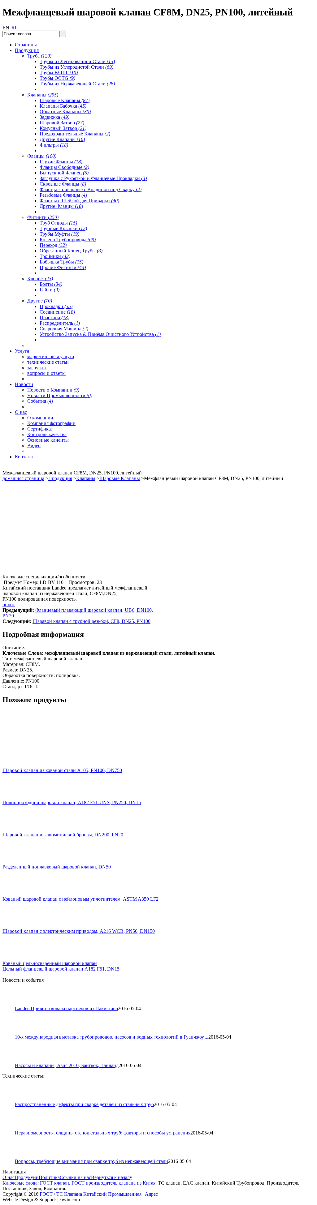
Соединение (57, 312)
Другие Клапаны (62, 139)
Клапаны (42, 94)
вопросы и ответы (46, 373)
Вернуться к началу (111, 1177)
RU (15, 27)
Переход (53, 245)
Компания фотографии (51, 423)
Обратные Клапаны (65, 111)
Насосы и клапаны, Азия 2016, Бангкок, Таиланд (67, 1065)
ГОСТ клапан (54, 1183)
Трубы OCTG (57, 78)
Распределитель (60, 323)
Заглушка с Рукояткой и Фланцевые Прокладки (93, 178)
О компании (40, 417)
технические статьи (48, 362)
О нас (8, 1177)
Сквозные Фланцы (63, 184)
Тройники (55, 256)
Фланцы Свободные (64, 167)
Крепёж (40, 278)
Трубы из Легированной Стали (77, 61)
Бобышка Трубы (61, 261)
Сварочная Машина (64, 328)
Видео (34, 445)
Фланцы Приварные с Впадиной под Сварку (90, 189)
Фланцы (41, 156)
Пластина (54, 317)
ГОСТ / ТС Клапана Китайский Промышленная (90, 1194)
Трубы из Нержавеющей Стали (77, 83)
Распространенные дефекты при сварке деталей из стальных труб (84, 1104)
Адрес (151, 1194)
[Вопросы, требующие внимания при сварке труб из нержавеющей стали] (11, 1157)
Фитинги (43, 217)
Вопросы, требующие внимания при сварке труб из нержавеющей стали (91, 1161)
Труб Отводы (58, 222)
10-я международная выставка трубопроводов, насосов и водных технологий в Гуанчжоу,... (111, 1037)
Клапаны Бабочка (63, 106)
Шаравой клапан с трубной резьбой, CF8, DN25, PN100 (91, 621)
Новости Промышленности (59, 395)
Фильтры (54, 145)
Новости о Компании (53, 389)
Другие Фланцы (61, 206)
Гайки (49, 289)
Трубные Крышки (63, 228)
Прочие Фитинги (63, 267)
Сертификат (40, 428)
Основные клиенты (48, 440)
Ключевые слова (19, 1183)
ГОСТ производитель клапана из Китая (113, 1183)
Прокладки (56, 306)
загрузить (37, 367)
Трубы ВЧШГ (59, 72)
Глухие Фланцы (61, 161)
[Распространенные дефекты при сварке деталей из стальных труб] (11, 1100)
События (40, 401)
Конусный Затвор (63, 128)
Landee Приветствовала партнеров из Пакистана (66, 1008)
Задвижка (54, 117)
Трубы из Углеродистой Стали (76, 67)
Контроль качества (47, 434)
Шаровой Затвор (62, 122)
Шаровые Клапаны (64, 100)
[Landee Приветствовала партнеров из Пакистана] (11, 1004)
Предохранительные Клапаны (75, 133)
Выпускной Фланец (64, 172)
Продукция (60, 478)
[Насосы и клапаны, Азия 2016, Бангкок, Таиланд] (11, 1061)
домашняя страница (23, 478)
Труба (39, 55)
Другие (39, 300)
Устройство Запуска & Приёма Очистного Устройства (100, 334)
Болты (51, 284)
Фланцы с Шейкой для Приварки (79, 200)
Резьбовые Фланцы (63, 195)
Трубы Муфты (59, 234)
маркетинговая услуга (50, 356)
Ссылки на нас (75, 1177)
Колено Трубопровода (68, 239)
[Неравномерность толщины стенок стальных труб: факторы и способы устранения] (11, 1128)
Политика (49, 1177)
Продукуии (27, 1177)
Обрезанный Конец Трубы (71, 250)
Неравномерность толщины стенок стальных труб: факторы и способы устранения (102, 1132)
